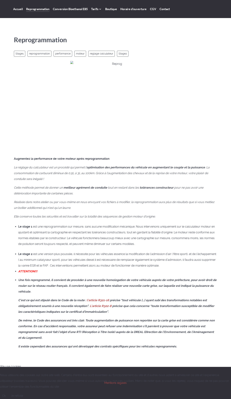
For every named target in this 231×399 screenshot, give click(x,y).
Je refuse (17, 395)
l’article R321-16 (98, 300)
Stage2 (123, 53)
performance (63, 53)
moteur (80, 53)
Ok (4, 395)
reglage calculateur (101, 53)
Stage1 (20, 53)
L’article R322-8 (101, 306)
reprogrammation (39, 53)
